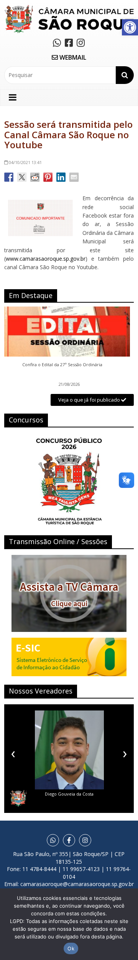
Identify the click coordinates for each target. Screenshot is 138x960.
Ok (70, 948)
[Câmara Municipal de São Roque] (69, 8)
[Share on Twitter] (21, 177)
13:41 (25, 162)
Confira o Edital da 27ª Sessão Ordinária (62, 364)
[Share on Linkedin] (61, 177)
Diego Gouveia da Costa (69, 794)
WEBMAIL (72, 57)
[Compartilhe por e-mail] (74, 177)
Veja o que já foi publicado (89, 399)
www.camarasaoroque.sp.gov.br (45, 258)
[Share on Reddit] (34, 177)
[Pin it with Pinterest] (48, 177)
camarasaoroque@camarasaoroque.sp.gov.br (77, 884)
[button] (130, 27)
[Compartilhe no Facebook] (8, 177)
